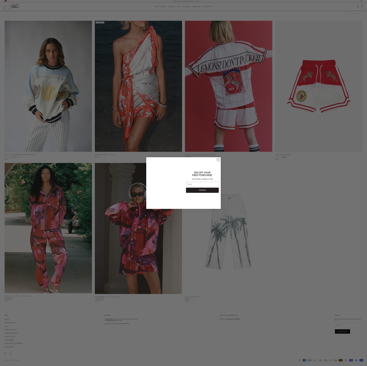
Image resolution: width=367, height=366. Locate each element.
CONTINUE (202, 190)
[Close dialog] (218, 157)
